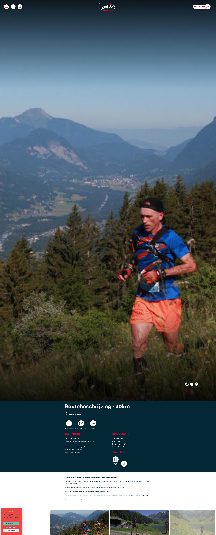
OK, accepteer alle (11, 523)
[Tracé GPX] (116, 459)
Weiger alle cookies (11, 527)
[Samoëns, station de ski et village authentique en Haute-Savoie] (107, 6)
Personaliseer (11, 530)
